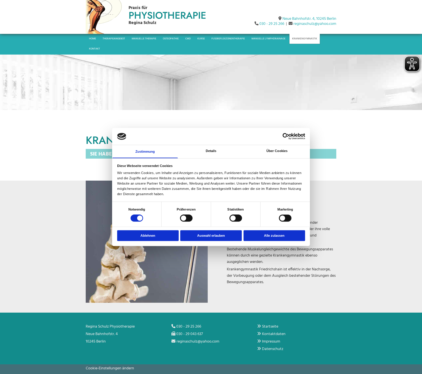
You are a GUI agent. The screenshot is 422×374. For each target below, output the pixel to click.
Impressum (271, 341)
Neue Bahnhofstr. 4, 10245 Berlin (309, 19)
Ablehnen (147, 235)
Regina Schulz (142, 22)
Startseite (270, 326)
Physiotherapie (167, 15)
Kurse (201, 39)
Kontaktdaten (274, 334)
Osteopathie (171, 39)
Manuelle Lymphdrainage (268, 39)
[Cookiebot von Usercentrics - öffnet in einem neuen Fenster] (286, 136)
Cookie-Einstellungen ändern (110, 368)
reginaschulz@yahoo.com (314, 24)
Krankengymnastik (304, 39)
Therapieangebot (114, 39)
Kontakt (94, 49)
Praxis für (138, 7)
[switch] (186, 218)
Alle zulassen (274, 235)
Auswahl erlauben (211, 235)
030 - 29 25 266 (271, 24)
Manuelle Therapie (144, 39)
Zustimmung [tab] (145, 151)
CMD (188, 39)
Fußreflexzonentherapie (228, 39)
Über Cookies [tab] (276, 151)
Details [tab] (211, 151)
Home (92, 39)
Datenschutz (272, 349)
